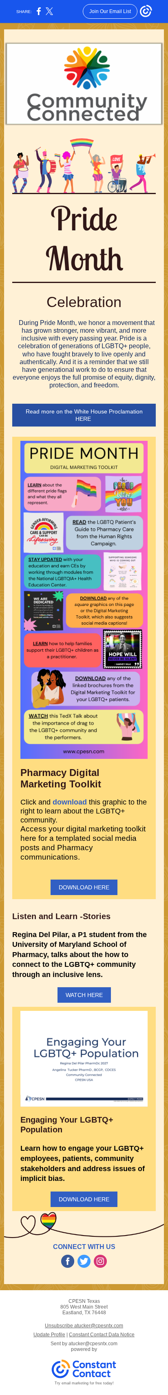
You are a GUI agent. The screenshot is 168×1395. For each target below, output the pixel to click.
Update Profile (49, 1335)
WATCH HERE (84, 995)
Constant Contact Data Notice (102, 1335)
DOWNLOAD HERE (84, 887)
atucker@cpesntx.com (93, 1343)
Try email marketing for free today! (84, 1383)
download (70, 802)
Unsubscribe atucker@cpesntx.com (84, 1326)
